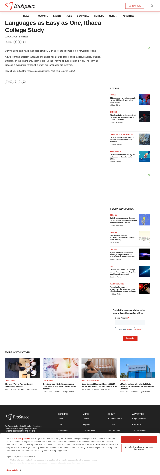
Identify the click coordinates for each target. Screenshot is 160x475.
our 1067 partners (22, 438)
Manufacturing (117, 284)
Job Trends (48, 381)
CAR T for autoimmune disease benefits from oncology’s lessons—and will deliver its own (123, 220)
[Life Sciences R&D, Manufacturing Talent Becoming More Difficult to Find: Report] (60, 368)
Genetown (9, 381)
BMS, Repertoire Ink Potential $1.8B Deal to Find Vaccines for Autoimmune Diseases (137, 386)
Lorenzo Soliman (32, 389)
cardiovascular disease (121, 134)
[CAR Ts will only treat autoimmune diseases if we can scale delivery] (144, 237)
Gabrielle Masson (116, 145)
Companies (83, 16)
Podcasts (42, 16)
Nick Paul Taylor (115, 294)
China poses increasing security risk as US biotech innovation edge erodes (123, 100)
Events (57, 16)
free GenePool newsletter (76, 51)
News (26, 16)
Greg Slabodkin (68, 392)
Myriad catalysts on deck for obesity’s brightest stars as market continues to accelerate (122, 255)
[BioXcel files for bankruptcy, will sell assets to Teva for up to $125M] (144, 156)
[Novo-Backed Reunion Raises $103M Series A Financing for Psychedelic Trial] (99, 368)
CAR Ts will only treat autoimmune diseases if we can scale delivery (122, 237)
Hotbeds (99, 16)
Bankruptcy (115, 152)
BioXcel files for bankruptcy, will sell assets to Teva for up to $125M (122, 157)
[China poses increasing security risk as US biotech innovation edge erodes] (144, 99)
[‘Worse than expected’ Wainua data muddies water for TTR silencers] (144, 139)
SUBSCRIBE (135, 6)
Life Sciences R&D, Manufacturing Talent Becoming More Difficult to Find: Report (60, 386)
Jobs (69, 16)
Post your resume (59, 71)
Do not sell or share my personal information (139, 448)
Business (124, 381)
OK (139, 439)
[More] (31, 16)
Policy (113, 95)
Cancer (113, 112)
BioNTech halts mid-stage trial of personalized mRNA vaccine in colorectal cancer (123, 117)
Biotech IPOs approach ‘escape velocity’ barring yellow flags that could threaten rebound (123, 272)
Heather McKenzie (116, 122)
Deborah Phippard (116, 225)
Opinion (113, 215)
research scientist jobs (38, 71)
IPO (111, 267)
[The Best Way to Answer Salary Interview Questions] (22, 368)
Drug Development (90, 381)
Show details (12, 470)
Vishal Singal (114, 242)
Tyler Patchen (105, 389)
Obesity (113, 249)
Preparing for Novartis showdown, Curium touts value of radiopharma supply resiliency (123, 289)
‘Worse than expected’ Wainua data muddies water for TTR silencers (122, 139)
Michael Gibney (115, 105)
